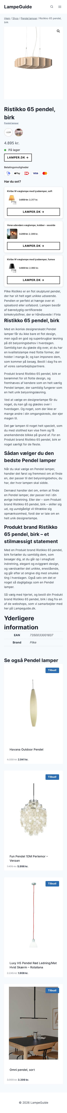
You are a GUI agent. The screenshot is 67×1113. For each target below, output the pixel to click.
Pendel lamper (11, 123)
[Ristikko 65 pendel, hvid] (8, 132)
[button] (58, 31)
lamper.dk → (18, 157)
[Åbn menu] (60, 6)
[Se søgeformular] (52, 7)
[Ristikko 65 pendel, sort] (18, 132)
